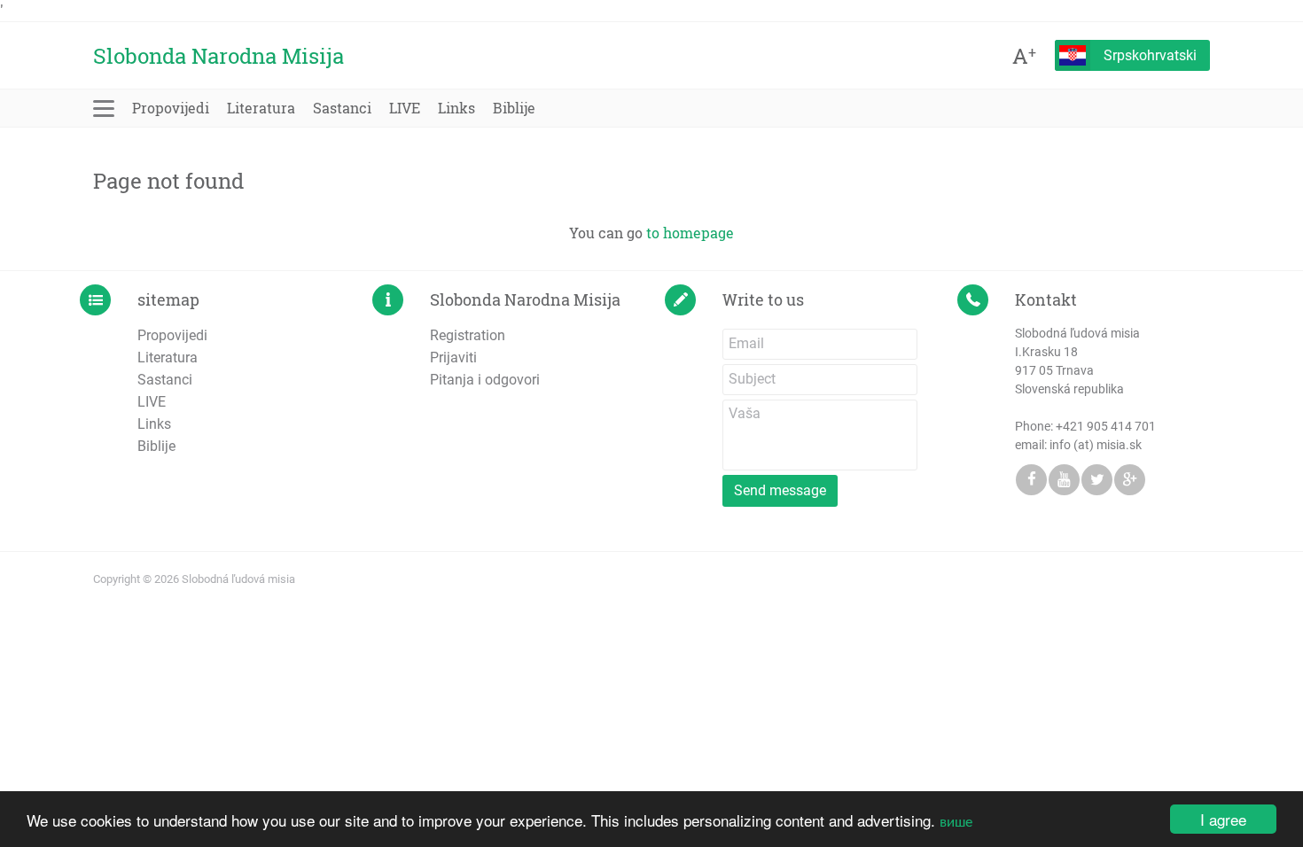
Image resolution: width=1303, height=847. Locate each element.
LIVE (404, 107)
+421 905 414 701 (1106, 426)
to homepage (690, 232)
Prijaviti (453, 357)
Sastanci (342, 107)
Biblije (514, 107)
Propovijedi (170, 107)
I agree (1223, 819)
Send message (780, 490)
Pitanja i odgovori (485, 379)
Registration (467, 335)
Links (456, 107)
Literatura (261, 107)
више (956, 820)
